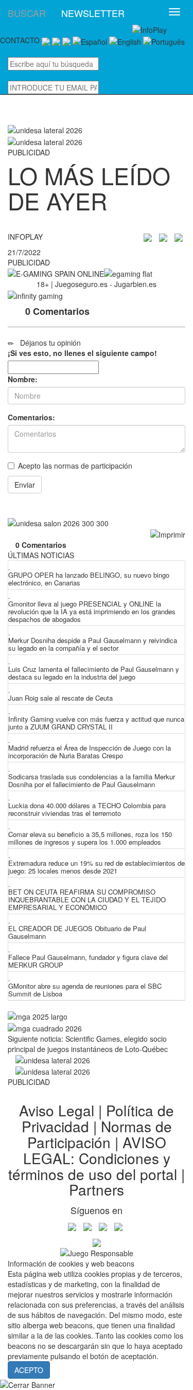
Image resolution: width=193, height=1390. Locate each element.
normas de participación (93, 465)
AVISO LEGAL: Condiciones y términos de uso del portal (92, 1158)
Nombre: (23, 379)
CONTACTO (20, 40)
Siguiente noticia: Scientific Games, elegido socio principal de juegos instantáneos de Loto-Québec (88, 1043)
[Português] (164, 40)
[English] (125, 40)
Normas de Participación (99, 1134)
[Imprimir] (167, 534)
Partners (96, 1189)
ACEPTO (28, 1370)
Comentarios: (31, 417)
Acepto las (75, 465)
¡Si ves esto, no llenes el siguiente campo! (82, 353)
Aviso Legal (56, 1110)
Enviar (24, 484)
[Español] (90, 40)
